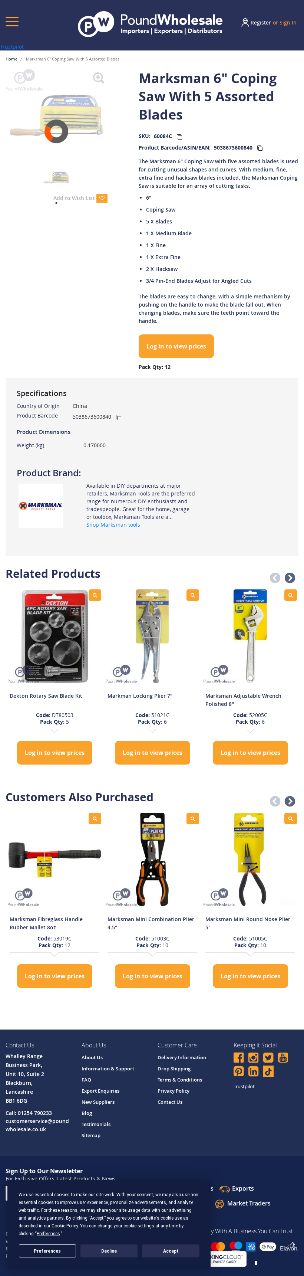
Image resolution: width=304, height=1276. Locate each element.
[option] (54, 677)
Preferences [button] (48, 1233)
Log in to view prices (176, 346)
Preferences (47, 1251)
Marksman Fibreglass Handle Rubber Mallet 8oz (46, 923)
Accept (171, 1251)
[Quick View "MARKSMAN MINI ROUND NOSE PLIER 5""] (290, 818)
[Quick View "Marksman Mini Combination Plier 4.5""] (192, 818)
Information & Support (108, 1068)
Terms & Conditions (180, 1079)
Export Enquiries (100, 1090)
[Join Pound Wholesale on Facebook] (239, 1059)
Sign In (288, 22)
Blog (87, 1113)
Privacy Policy (173, 1090)
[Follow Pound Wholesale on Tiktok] (268, 1071)
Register (261, 22)
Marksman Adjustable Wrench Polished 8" (243, 699)
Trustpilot (12, 46)
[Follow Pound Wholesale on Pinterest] (239, 1072)
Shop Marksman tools (113, 524)
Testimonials (96, 1124)
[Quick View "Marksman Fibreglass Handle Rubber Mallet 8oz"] (95, 818)
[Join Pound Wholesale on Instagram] (253, 1059)
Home (12, 59)
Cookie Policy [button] (65, 1225)
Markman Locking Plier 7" (140, 695)
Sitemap (91, 1135)
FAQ (86, 1079)
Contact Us (170, 1102)
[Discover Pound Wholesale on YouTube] (283, 1059)
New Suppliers (98, 1102)
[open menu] (12, 21)
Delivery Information (182, 1057)
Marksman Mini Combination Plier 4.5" (151, 923)
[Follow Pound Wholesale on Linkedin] (253, 1072)
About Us (92, 1057)
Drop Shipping (174, 1068)
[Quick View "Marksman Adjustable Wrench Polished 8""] (290, 595)
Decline (109, 1251)
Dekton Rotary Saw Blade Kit (46, 695)
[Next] (113, 115)
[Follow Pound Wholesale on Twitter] (268, 1059)
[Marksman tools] (41, 505)
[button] (273, 576)
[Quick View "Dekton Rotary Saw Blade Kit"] (95, 595)
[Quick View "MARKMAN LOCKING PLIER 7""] (192, 595)
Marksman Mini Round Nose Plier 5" (247, 923)
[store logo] (150, 24)
